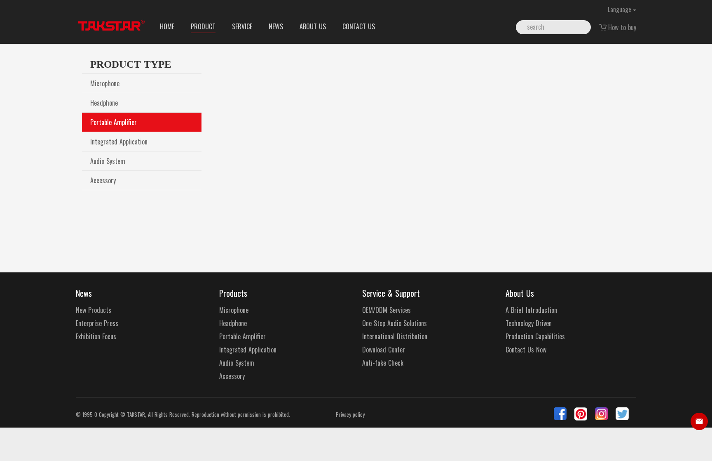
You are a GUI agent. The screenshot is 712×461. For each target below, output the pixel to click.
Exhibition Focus (96, 336)
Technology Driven (529, 323)
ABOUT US (313, 26)
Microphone (104, 83)
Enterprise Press (97, 323)
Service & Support (391, 293)
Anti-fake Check (382, 363)
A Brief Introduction (531, 310)
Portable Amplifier (113, 122)
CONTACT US (358, 26)
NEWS (276, 26)
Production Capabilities (535, 336)
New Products (93, 310)
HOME (167, 26)
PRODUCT (203, 26)
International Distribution (394, 336)
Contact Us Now (526, 349)
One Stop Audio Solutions (394, 323)
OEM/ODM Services (386, 310)
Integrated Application (119, 142)
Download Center (383, 349)
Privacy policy (350, 414)
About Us (520, 293)
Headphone (104, 103)
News (84, 293)
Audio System (107, 161)
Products (233, 293)
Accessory (103, 180)
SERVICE (242, 26)
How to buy (622, 27)
